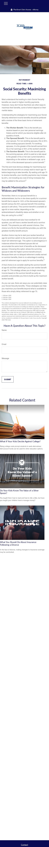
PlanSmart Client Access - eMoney (25, 9)
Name (4, 330)
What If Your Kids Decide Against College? (20, 441)
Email (4, 344)
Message (5, 358)
